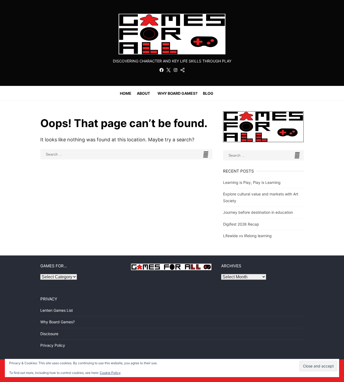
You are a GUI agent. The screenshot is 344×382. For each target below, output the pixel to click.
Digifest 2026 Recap (241, 224)
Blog (208, 93)
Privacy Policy (52, 345)
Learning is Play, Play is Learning (252, 182)
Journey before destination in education (258, 212)
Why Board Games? (177, 93)
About (143, 93)
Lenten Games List (56, 310)
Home (125, 93)
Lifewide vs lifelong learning (247, 235)
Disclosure (49, 333)
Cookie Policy (110, 373)
